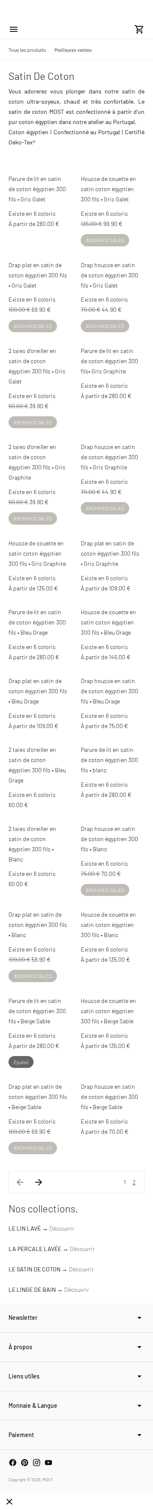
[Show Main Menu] (13, 29)
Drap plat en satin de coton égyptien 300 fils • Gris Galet (37, 275)
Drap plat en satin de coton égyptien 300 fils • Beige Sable (37, 1096)
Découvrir (61, 1228)
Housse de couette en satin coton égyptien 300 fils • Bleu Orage (108, 622)
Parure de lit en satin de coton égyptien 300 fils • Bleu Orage (37, 622)
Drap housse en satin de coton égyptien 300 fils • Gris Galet (109, 275)
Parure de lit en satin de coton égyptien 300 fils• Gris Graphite (109, 361)
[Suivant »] (38, 1182)
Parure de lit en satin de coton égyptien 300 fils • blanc (109, 760)
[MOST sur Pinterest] (24, 1462)
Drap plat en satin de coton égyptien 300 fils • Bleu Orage (37, 691)
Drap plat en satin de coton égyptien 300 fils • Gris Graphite (110, 553)
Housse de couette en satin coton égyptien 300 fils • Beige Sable (108, 1011)
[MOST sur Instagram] (36, 1462)
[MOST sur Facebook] (12, 1462)
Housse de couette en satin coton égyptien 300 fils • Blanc (108, 924)
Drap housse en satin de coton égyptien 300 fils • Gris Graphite (109, 457)
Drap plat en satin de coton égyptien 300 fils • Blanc (37, 924)
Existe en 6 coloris (32, 213)
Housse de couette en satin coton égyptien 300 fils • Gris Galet (108, 189)
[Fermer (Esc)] (9, 1501)
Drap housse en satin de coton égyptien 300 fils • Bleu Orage (109, 691)
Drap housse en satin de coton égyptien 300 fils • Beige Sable (109, 1096)
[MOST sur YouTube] (48, 1462)
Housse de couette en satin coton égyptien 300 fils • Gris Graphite (37, 553)
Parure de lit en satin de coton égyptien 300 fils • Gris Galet (37, 189)
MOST (47, 1479)
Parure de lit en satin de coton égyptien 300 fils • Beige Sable (37, 1011)
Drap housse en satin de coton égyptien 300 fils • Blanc (109, 839)
